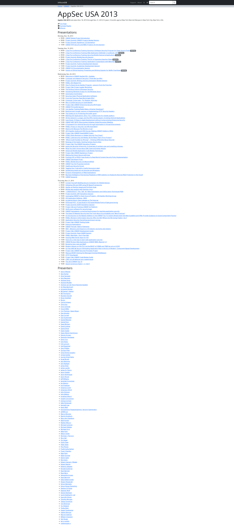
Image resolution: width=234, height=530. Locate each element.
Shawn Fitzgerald (67, 482)
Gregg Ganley (65, 355)
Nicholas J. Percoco (67, 436)
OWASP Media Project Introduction (78, 38)
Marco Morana (66, 414)
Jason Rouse (65, 377)
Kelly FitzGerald (66, 403)
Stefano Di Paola (66, 488)
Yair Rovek (64, 519)
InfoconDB (62, 2)
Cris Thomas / (70, 311)
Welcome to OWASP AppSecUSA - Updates (80, 76)
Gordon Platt (65, 350)
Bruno (63, 300)
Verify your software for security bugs (79, 209)
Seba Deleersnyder (67, 480)
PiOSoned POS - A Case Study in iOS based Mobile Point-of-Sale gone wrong (92, 203)
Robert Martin (65, 464)
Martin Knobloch (66, 416)
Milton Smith (65, 434)
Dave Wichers (65, 324)
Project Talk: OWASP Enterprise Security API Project (83, 105)
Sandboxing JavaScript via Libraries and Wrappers (83, 170)
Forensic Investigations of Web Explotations (81, 173)
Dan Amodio (65, 313)
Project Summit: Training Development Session (82, 64)
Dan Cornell (65, 315)
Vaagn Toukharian (67, 510)
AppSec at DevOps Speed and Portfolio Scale (81, 187)
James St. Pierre (66, 370)
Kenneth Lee (65, 405)
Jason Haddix (65, 372)
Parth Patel (64, 442)
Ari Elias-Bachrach (67, 287)
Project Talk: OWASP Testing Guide (77, 222)
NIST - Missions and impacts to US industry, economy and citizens (88, 229)
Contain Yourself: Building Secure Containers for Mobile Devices (88, 183)
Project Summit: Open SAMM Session (78, 233)
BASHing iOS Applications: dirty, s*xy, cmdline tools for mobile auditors (90, 116)
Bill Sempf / (67, 291)
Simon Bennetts (66, 484)
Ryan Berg (64, 473)
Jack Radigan (65, 364)
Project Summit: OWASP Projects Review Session (82, 40)
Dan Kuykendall (66, 318)
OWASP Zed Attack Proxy (74, 159)
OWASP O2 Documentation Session (78, 68)
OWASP (66, 6)
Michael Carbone (66, 425)
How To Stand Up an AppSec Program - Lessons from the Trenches (89, 85)
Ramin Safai (65, 458)
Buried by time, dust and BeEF (76, 244)
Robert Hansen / (69, 462)
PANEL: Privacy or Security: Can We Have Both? (82, 127)
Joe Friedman (65, 386)
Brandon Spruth (66, 296)
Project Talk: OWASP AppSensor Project (79, 153)
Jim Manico (64, 383)
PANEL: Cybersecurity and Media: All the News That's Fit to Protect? (89, 138)
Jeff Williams (65, 379)
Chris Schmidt (65, 307)
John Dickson (65, 392)
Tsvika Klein (65, 508)
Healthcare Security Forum (75, 166)
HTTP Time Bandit (72, 255)
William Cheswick (67, 517)
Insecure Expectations (73, 224)
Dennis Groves (66, 335)
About (139, 3)
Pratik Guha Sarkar (67, 449)
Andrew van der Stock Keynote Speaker (74, 285)
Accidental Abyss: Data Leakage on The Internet (82, 200)
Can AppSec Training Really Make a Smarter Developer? (85, 109)
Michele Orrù (65, 429)
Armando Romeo (66, 289)
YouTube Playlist (65, 26)
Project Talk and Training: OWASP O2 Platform (81, 207)
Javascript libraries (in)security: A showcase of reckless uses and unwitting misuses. (94, 146)
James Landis (65, 368)
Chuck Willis (65, 309)
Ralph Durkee (65, 456)
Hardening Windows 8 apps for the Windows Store (83, 92)
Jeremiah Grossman (67, 381)
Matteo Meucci (66, 423)
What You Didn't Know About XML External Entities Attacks (86, 149)
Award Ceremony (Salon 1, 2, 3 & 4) (78, 264)
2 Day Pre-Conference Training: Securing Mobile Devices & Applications (90, 55)
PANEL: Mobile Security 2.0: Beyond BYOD (80, 162)
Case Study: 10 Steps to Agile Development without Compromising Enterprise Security (95, 120)
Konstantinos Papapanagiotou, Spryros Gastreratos (79, 410)
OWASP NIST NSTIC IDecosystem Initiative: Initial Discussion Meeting (89, 122)
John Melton (65, 394)
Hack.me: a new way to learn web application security (84, 240)
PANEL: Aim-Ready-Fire (73, 83)
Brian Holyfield (66, 298)
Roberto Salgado (66, 467)
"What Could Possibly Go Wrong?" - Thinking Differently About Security (90, 140)
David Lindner (65, 326)
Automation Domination (74, 94)
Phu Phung (64, 447)
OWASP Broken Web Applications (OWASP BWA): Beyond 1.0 (86, 242)
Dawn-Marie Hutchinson (69, 333)
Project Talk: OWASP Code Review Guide (79, 257)
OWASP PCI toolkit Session (75, 107)
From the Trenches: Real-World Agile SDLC (80, 98)
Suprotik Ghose (66, 497)
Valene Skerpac (66, 512)
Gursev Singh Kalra (67, 357)
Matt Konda (65, 421)
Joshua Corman (66, 401)
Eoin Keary (64, 342)
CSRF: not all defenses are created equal (79, 259)
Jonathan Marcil (66, 396)
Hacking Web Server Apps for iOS (77, 238)
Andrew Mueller (66, 283)
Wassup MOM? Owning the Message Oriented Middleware (86, 253)
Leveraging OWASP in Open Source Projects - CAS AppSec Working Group (91, 196)
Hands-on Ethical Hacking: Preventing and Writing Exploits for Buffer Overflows (93, 70)
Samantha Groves (67, 475)
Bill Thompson (66, 294)
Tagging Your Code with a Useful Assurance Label (83, 168)
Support (133, 3)
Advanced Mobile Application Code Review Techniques (84, 151)
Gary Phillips (65, 348)
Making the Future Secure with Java (78, 155)
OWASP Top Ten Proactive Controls (78, 164)
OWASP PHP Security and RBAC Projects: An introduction (85, 45)
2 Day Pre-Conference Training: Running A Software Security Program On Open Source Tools (98, 51)
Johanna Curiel (66, 388)
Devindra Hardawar (67, 337)
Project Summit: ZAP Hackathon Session (79, 194)
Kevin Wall (64, 407)
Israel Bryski (65, 359)
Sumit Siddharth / (68, 495)
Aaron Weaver (65, 272)
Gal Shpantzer (65, 346)
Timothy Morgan (66, 499)
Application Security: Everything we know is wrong (83, 220)
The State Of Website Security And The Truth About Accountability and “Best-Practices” (95, 213)
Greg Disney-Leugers (68, 353)
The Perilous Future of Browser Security (79, 89)
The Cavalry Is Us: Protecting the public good (81, 113)
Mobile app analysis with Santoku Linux (79, 189)
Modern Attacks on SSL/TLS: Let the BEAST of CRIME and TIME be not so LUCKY (93, 246)
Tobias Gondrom (66, 502)
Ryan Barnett (65, 471)
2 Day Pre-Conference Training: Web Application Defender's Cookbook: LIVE (92, 53)
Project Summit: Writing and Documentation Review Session (86, 81)
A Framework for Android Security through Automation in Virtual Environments (93, 124)
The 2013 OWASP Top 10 (74, 262)
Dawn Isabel (65, 331)
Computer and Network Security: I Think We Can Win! (84, 78)
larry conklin (65, 521)
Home (60, 6)
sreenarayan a (66, 523)
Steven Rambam (66, 493)
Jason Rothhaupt (66, 375)
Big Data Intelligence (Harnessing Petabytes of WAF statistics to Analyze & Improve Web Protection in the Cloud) (104, 175)
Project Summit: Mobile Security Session (79, 57)
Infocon (62, 28)
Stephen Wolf (65, 491)
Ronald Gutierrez (66, 469)
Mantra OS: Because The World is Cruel (79, 129)
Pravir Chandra (66, 451)
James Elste (64, 366)
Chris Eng (64, 304)
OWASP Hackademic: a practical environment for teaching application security (92, 211)
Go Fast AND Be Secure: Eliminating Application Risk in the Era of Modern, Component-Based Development (102, 248)
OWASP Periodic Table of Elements (77, 227)
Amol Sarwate (65, 276)
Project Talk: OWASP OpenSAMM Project (79, 133)
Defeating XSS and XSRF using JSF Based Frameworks (84, 185)
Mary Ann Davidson (67, 418)
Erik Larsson (65, 344)
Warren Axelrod (66, 515)
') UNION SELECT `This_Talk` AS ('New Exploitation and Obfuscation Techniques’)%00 (94, 192)
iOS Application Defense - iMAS (76, 198)
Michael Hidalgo (66, 427)
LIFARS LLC (64, 412)
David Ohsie (65, 329)
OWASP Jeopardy (71, 177)
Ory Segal (64, 440)
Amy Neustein (65, 278)
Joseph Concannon (67, 399)
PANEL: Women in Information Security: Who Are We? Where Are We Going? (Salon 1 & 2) (96, 218)
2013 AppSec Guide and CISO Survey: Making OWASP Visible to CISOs (89, 131)
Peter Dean (64, 445)
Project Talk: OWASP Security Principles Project (82, 251)
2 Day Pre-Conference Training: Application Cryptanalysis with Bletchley (90, 62)
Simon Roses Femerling (69, 486)
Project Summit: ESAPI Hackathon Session (80, 205)
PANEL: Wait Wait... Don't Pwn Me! (77, 235)
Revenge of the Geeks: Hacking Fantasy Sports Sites (83, 142)
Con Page (63, 24)
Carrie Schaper (66, 302)
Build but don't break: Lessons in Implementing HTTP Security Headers (90, 111)
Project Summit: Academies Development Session (83, 66)
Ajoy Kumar (65, 274)
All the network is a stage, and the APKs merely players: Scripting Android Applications (95, 118)
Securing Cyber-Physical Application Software (81, 96)
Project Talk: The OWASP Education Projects (81, 144)
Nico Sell (64, 438)
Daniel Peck (65, 322)
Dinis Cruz (64, 340)
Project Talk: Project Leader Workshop (79, 87)
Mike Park (64, 431)
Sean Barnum (65, 477)
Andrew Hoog (65, 280)
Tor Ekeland (65, 506)
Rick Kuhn (64, 460)
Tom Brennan (65, 504)
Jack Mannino (65, 361)
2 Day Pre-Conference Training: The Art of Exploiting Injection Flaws (89, 59)
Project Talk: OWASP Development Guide (80, 231)
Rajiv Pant (64, 453)
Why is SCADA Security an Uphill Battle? (79, 103)
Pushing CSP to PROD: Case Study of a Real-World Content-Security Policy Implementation (97, 157)
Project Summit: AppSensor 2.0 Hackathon (80, 43)
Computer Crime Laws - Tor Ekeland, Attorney (81, 100)
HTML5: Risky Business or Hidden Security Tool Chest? (84, 135)
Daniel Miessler (66, 320)
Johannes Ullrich (66, 390)
